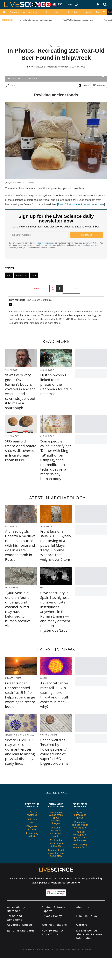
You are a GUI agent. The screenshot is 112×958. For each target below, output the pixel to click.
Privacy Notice (92, 243)
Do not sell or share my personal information (90, 934)
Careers (82, 924)
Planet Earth (73, 12)
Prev (36, 288)
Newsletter (101, 85)
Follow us (85, 85)
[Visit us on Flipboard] (49, 4)
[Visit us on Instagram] (39, 4)
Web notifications (54, 924)
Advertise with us (20, 924)
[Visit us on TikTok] (54, 4)
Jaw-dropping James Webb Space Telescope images (56, 818)
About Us (82, 907)
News (82, 66)
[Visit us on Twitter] (34, 4)
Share (12, 85)
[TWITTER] (11, 305)
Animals (14, 12)
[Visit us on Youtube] (44, 4)
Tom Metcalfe (37, 66)
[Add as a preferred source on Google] (56, 892)
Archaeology (30, 12)
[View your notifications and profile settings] (98, 4)
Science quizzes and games (80, 815)
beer (9, 275)
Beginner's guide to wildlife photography (80, 825)
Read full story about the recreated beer (81, 204)
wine (34, 275)
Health (45, 12)
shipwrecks (21, 275)
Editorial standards (21, 930)
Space (88, 12)
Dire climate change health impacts (36, 20)
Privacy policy (52, 916)
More (99, 12)
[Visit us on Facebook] (29, 4)
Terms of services (43, 243)
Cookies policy (87, 916)
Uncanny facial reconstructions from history (56, 853)
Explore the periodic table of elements (56, 843)
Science (58, 12)
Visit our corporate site (65, 882)
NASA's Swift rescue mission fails (78, 20)
